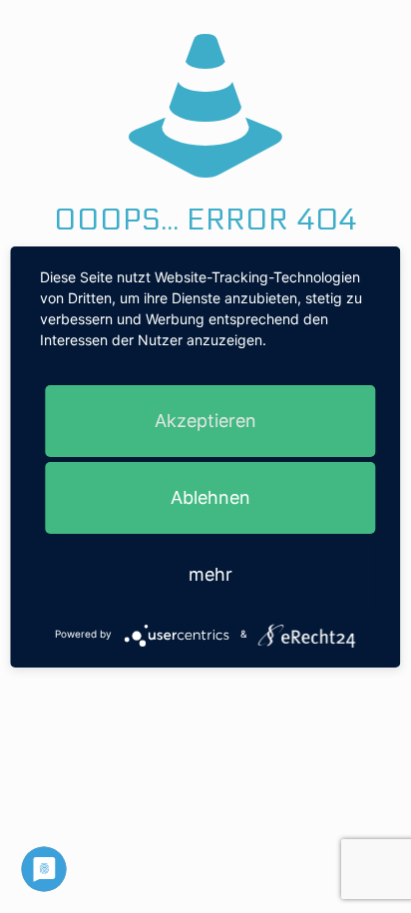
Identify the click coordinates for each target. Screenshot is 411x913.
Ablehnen (210, 497)
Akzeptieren (205, 420)
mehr (210, 574)
